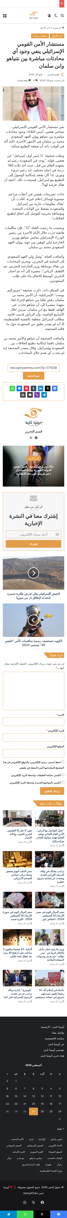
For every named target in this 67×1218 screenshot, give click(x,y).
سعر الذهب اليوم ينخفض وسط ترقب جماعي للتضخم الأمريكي (19, 874)
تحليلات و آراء (40, 35)
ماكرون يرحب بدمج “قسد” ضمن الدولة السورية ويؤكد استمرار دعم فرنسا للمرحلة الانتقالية (33, 469)
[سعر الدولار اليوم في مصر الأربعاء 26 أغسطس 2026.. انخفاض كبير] (49, 900)
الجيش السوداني (14, 1145)
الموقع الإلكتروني (55, 746)
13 (33, 1096)
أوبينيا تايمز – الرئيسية (52, 1026)
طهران (48, 1164)
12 (42, 1096)
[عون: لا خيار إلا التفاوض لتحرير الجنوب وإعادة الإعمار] (17, 818)
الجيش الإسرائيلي (35, 1145)
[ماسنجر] (19, 388)
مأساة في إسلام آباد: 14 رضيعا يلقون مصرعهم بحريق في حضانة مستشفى (49, 993)
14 (24, 1096)
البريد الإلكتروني (55, 730)
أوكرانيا (42, 1139)
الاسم (60, 714)
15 (16, 1096)
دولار (9, 1158)
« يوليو (60, 1128)
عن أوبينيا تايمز (56, 1044)
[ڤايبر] (37, 395)
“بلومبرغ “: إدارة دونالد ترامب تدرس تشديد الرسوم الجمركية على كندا (18, 993)
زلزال (59, 1164)
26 (42, 1111)
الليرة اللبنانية (18, 1151)
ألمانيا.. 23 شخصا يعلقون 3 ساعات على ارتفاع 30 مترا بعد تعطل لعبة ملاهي (17, 952)
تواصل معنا (58, 1032)
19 (42, 1103)
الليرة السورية (36, 1151)
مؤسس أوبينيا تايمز (53, 1049)
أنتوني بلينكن (56, 1139)
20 (33, 1103)
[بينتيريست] (26, 388)
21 (24, 1103)
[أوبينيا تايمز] (33, 15)
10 (59, 1096)
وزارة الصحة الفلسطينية (51, 1170)
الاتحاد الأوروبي (55, 1145)
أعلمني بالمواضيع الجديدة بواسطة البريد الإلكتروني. (35, 782)
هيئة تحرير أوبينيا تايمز (52, 1055)
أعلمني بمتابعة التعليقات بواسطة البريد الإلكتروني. (35, 775)
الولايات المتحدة (54, 1158)
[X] (47, 388)
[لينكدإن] (40, 388)
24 (59, 1111)
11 (51, 1096)
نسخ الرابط (34, 375)
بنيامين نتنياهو (36, 1158)
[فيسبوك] (55, 388)
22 (16, 1103)
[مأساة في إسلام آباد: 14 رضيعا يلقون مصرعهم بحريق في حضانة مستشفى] (49, 978)
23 (7, 1103)
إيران (31, 1139)
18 (51, 1103)
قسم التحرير (53, 74)
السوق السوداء (55, 1151)
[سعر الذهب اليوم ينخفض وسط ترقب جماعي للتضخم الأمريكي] (17, 859)
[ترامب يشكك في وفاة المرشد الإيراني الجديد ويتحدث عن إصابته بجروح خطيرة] (49, 859)
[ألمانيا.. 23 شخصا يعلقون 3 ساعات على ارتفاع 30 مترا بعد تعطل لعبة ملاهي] (17, 937)
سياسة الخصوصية (54, 1038)
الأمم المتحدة (17, 1139)
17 (60, 1103)
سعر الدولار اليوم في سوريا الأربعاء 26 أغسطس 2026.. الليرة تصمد (17, 915)
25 (51, 1111)
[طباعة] (23, 395)
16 (7, 1096)
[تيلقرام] (44, 395)
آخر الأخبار (45, 27)
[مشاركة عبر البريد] (30, 395)
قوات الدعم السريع (31, 1164)
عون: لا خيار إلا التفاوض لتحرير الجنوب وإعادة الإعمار (19, 834)
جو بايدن (20, 1158)
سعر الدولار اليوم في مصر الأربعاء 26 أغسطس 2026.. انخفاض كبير (50, 915)
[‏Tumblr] (33, 388)
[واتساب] (12, 388)
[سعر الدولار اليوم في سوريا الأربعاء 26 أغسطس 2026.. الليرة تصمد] (17, 900)
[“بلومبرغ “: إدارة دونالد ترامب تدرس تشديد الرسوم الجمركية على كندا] (17, 978)
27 (33, 1111)
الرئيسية (57, 27)
